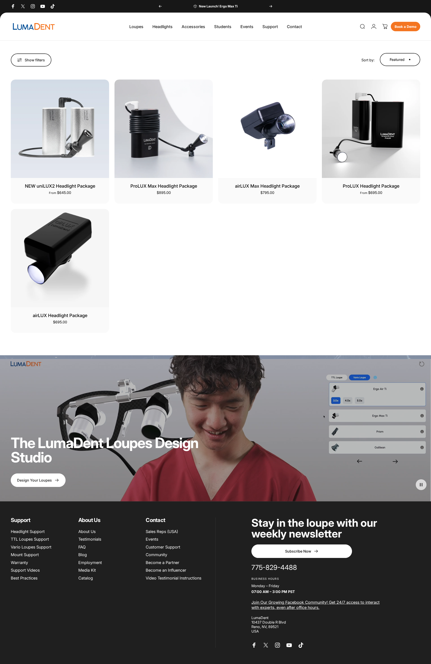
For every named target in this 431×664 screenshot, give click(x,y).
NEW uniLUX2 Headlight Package (60, 186)
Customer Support (163, 547)
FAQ (82, 547)
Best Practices (24, 578)
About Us (87, 531)
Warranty (19, 562)
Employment (90, 562)
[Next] (271, 6)
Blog (82, 554)
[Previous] (160, 6)
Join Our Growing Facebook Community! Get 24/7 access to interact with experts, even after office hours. (315, 605)
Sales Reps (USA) (162, 531)
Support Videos (25, 570)
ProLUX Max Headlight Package (163, 186)
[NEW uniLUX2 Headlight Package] (60, 129)
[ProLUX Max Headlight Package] (163, 129)
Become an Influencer (166, 570)
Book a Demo (405, 26)
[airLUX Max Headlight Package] (267, 129)
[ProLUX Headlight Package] (371, 129)
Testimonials (89, 539)
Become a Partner (162, 562)
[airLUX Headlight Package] (60, 258)
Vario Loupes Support (31, 547)
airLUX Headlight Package (60, 315)
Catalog (85, 578)
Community (156, 554)
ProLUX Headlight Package (371, 186)
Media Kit (87, 570)
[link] (274, 567)
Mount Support (25, 554)
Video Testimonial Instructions (173, 578)
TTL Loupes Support (30, 539)
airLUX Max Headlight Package (267, 186)
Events (152, 539)
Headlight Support (28, 531)
